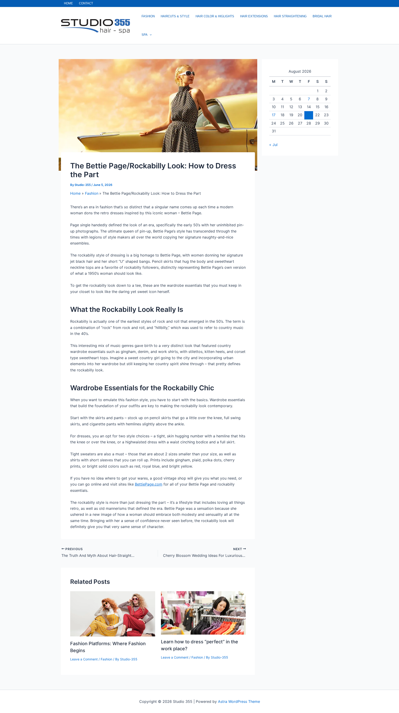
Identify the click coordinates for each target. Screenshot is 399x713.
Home (68, 3)
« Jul (273, 144)
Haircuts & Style (175, 16)
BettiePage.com (148, 484)
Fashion (148, 16)
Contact (86, 3)
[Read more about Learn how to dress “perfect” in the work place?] (203, 612)
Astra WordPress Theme (239, 701)
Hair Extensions (254, 16)
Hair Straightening (290, 16)
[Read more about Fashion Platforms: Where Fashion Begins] (112, 613)
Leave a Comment (84, 659)
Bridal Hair (322, 16)
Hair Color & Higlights (215, 16)
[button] (150, 35)
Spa (145, 34)
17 (273, 115)
